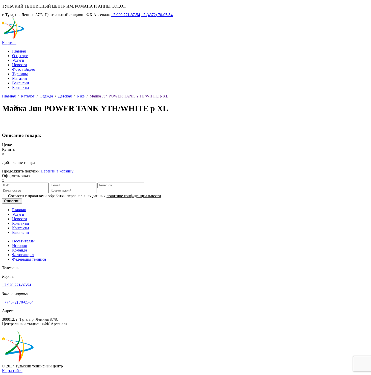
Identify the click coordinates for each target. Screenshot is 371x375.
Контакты (20, 87)
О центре (20, 56)
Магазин (19, 78)
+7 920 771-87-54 (125, 15)
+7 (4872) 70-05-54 (157, 15)
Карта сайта (12, 370)
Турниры (20, 74)
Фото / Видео (23, 69)
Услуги (18, 60)
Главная (19, 51)
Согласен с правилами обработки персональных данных (84, 196)
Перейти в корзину (57, 171)
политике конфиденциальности (134, 196)
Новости (19, 65)
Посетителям (23, 241)
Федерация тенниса (29, 259)
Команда (19, 250)
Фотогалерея (23, 255)
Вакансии (20, 83)
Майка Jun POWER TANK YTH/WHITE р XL (129, 96)
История (19, 245)
